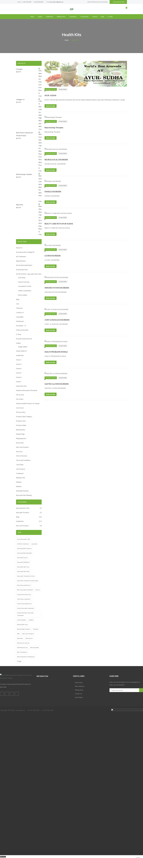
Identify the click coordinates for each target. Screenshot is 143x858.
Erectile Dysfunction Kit (24, 339)
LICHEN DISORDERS (53, 256)
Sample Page (20, 434)
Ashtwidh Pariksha (22, 491)
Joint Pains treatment (23, 599)
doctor (38, 590)
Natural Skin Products (23, 629)
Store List (19, 451)
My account (20, 395)
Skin (18, 633)
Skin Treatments (22, 652)
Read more (50, 106)
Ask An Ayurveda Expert (24, 265)
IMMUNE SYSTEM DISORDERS (57, 288)
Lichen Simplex (21, 620)
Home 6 (18, 377)
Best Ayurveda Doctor (24, 585)
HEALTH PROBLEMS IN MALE (56, 352)
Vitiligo (19, 661)
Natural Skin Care (22, 624)
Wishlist (18, 482)
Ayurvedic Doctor (22, 557)
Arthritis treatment (23, 544)
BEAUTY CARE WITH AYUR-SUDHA (59, 224)
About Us (19, 248)
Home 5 (18, 373)
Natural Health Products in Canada (27, 403)
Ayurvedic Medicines (23, 562)
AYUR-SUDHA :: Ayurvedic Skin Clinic (28, 274)
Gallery (40, 16)
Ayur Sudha (63, 89)
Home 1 (18, 360)
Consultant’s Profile (24, 286)
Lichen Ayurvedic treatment (25, 608)
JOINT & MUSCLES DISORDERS (57, 320)
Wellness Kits (61, 16)
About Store (79, 682)
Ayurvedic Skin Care (23, 567)
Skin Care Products (22, 447)
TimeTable (19, 464)
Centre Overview (23, 282)
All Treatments (21, 256)
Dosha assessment (22, 330)
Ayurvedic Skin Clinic (23, 571)
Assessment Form (22, 269)
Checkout (19, 308)
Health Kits (49, 16)
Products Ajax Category (24, 416)
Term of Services (21, 456)
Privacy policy (20, 412)
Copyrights (20, 317)
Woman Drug (79, 690)
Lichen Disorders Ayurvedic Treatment (25, 614)
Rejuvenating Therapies (54, 127)
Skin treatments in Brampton (26, 656)
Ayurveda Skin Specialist (24, 553)
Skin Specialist (34, 647)
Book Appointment (119, 2)
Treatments (73, 16)
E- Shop (18, 334)
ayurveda (34, 544)
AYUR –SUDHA (50, 95)
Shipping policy (21, 438)
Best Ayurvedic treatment (25, 590)
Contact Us (20, 312)
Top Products (20, 469)
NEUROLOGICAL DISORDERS (56, 160)
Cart (17, 304)
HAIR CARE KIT (21, 351)
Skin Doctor (29, 638)
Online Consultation (24, 290)
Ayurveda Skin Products (24, 548)
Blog (102, 16)
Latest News (79, 697)
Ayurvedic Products (22, 512)
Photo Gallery (22, 295)
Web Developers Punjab (26, 856)
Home (32, 16)
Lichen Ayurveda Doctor (24, 603)
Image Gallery (22, 347)
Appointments (21, 261)
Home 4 (18, 368)
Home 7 (18, 381)
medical (31, 620)
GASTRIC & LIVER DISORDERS (57, 384)
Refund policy (20, 430)
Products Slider (21, 425)
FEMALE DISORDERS (53, 192)
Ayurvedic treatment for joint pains (27, 580)
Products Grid (20, 421)
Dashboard (20, 321)
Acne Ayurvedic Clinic (23, 539)
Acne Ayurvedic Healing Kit (25, 252)
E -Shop (110, 16)
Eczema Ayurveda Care (24, 594)
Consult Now (84, 16)
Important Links (21, 386)
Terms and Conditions (23, 460)
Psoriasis (35, 629)
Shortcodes (20, 443)
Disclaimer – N (21, 326)
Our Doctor (20, 408)
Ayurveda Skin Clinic (23, 508)
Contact (94, 16)
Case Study (21, 277)
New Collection (79, 686)
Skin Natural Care (22, 647)
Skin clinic (20, 638)
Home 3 (18, 364)
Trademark (20, 473)
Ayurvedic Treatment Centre (26, 576)
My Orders (19, 399)
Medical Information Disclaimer (26, 390)
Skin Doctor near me (23, 643)
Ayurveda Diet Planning (24, 495)
